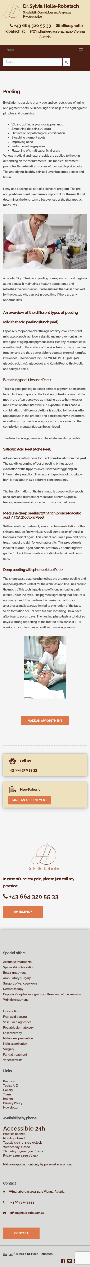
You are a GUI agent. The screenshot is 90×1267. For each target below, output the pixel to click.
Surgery (8, 1049)
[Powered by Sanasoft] (9, 1254)
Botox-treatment (14, 972)
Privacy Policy (12, 1103)
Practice (8, 1081)
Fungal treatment (15, 1054)
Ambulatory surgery (17, 978)
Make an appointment (45, 720)
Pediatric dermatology (18, 1027)
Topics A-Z (10, 1085)
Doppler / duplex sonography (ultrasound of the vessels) (42, 994)
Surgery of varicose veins (20, 983)
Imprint (8, 1098)
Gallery (8, 1090)
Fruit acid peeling (15, 1016)
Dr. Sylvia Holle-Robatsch (51, 10)
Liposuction (11, 1011)
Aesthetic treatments (17, 962)
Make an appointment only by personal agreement (37, 1164)
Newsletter (10, 1107)
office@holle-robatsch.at (27, 1212)
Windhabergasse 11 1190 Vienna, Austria (36, 1191)
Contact (21, 1233)
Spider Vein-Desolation (18, 967)
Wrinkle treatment (15, 999)
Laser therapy (12, 1033)
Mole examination (15, 1043)
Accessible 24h (24, 1128)
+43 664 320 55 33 (32, 25)
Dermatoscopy (13, 989)
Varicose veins (12, 1060)
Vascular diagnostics (17, 1022)
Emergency (23, 911)
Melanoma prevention (18, 1038)
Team (7, 1094)
